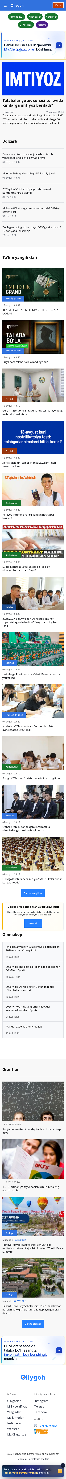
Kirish (58, 5)
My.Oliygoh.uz (13, 298)
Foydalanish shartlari (38, 1458)
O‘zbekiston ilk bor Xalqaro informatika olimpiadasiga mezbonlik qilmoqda (26, 828)
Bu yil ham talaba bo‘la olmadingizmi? (25, 362)
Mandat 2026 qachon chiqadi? (24, 1026)
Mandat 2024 (17, 16)
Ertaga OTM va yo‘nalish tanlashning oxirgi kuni (31, 778)
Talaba (9, 607)
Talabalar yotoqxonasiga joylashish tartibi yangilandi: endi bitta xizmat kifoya (27, 156)
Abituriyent (12, 503)
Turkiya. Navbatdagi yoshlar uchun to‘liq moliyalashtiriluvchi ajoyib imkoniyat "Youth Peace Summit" (32, 1248)
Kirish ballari (35, 16)
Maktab (10, 662)
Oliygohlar (14, 1401)
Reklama (41, 24)
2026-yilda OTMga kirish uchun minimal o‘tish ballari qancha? (30, 988)
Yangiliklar (51, 16)
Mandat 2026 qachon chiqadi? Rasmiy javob (28, 173)
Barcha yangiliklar (33, 893)
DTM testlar (26, 24)
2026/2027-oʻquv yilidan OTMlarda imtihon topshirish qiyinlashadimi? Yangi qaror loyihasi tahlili (30, 622)
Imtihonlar (14, 1423)
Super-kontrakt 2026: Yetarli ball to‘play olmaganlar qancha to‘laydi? (26, 568)
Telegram (40, 1406)
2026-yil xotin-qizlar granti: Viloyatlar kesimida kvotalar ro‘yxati (28, 1008)
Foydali (9, 398)
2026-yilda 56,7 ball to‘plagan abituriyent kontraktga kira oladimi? (26, 190)
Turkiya (10, 1233)
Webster (13, 1429)
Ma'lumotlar (15, 1418)
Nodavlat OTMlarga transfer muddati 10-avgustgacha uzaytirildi (27, 728)
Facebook (40, 1412)
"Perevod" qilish (14, 714)
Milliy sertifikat (17, 1406)
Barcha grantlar (33, 1323)
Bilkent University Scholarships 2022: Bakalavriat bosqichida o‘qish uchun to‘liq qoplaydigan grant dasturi (31, 1309)
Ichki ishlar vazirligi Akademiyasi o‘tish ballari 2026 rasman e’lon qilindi (33, 948)
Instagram (41, 1401)
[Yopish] (63, 1465)
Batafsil (33, 923)
